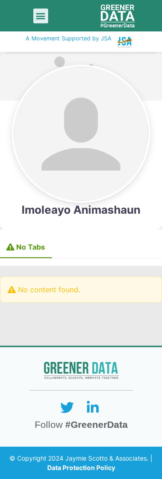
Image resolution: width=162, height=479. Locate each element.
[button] (40, 16)
